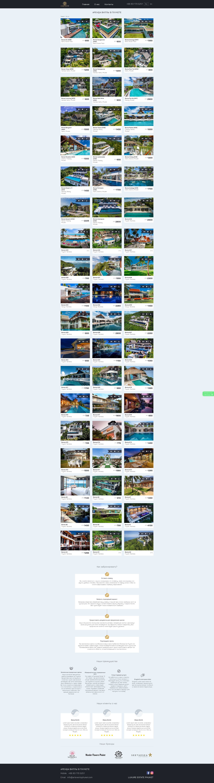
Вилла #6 (64, 524)
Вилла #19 (128, 387)
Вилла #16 (128, 415)
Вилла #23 (96, 360)
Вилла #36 (128, 277)
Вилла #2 (128, 552)
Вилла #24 (64, 360)
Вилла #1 (128, 524)
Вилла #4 (64, 552)
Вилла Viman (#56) (67, 69)
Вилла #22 (128, 360)
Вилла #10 (128, 469)
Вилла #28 (96, 332)
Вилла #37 (96, 277)
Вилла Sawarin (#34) (68, 219)
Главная (85, 4)
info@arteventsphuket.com (80, 777)
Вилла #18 (64, 415)
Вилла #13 (128, 442)
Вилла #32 (96, 305)
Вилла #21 (64, 387)
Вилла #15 (64, 442)
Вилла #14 (96, 442)
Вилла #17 (96, 415)
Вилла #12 (64, 469)
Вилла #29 (64, 332)
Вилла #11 (96, 469)
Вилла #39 (64, 277)
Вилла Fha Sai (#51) (131, 98)
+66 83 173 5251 (135, 4)
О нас (97, 4)
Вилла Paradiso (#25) (68, 157)
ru (146, 4)
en (151, 4)
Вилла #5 (96, 524)
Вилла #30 (128, 305)
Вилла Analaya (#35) (131, 188)
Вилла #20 (96, 387)
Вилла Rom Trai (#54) (131, 69)
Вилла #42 (96, 250)
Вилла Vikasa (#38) (99, 127)
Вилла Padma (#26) (131, 127)
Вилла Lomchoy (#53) (68, 98)
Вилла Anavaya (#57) (131, 40)
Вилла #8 (96, 497)
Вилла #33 (64, 305)
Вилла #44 (128, 219)
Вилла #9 (64, 497)
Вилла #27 (128, 332)
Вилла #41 (128, 250)
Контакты (109, 4)
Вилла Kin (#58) (66, 40)
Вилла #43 (64, 250)
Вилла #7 (128, 497)
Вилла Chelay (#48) (131, 157)
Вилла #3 (96, 552)
